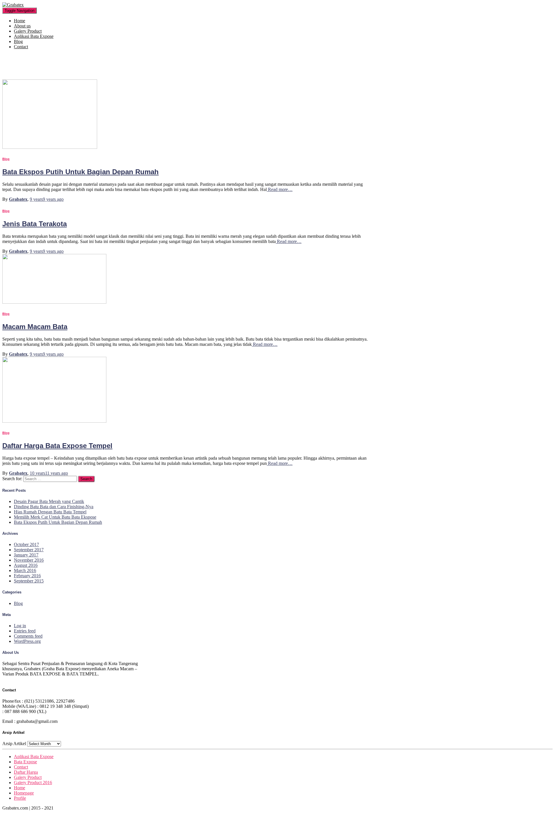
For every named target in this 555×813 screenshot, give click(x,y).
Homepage (24, 792)
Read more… (280, 189)
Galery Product (28, 31)
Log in (20, 625)
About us (22, 25)
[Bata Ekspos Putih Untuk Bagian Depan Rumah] (49, 147)
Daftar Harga (26, 772)
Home (19, 20)
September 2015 (29, 580)
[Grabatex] (13, 4)
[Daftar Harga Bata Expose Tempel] (54, 421)
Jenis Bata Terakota (34, 224)
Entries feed (25, 630)
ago (47, 199)
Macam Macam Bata (34, 327)
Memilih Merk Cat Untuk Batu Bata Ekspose (55, 517)
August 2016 (26, 565)
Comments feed (28, 636)
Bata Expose (25, 761)
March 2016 (25, 570)
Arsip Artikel (14, 743)
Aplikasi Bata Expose (33, 36)
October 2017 (26, 544)
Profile (20, 798)
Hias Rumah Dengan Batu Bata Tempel (50, 511)
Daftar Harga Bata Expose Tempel (57, 446)
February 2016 (27, 575)
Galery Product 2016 (33, 782)
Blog (18, 41)
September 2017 (29, 549)
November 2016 (29, 560)
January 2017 (26, 554)
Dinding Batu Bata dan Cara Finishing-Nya (53, 506)
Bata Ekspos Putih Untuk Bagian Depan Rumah (80, 172)
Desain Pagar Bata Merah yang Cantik (49, 501)
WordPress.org (27, 641)
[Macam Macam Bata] (54, 302)
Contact (21, 46)
